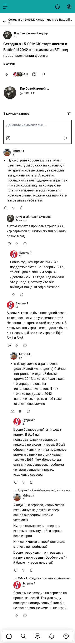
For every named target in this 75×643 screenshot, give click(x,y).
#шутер (9, 63)
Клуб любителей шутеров (31, 33)
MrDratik (18, 151)
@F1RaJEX (27, 93)
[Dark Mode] (57, 7)
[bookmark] (34, 74)
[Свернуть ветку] (5, 207)
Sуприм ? (25, 252)
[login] (69, 7)
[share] (43, 74)
